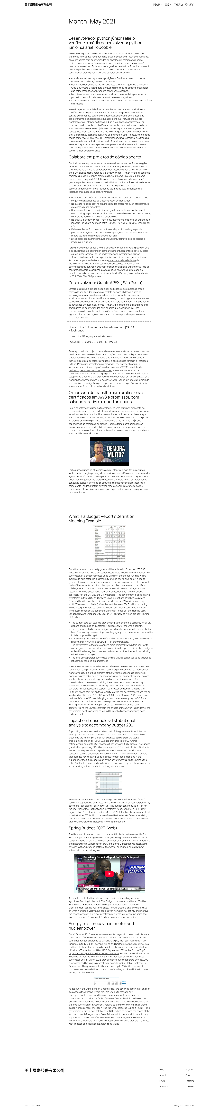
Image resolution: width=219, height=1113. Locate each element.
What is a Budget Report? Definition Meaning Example (101, 518)
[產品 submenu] (170, 4)
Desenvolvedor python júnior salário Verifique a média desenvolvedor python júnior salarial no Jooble (105, 43)
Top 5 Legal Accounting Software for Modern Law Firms (107, 952)
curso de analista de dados (122, 260)
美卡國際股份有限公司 (38, 4)
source (113, 341)
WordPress (190, 1105)
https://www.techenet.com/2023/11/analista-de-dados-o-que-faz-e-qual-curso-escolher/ (106, 369)
